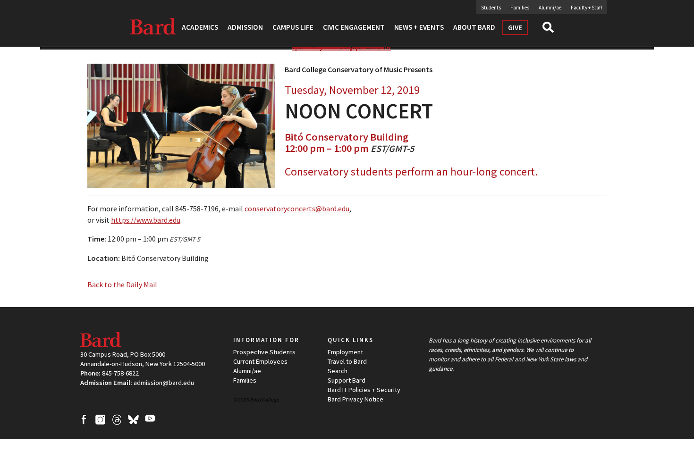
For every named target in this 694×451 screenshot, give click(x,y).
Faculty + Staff (586, 7)
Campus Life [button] (292, 27)
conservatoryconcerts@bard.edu (297, 208)
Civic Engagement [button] (354, 27)
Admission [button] (245, 27)
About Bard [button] (474, 27)
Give (515, 27)
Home (301, 46)
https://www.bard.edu (145, 220)
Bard (153, 26)
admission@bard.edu (164, 382)
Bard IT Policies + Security (364, 389)
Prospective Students (264, 352)
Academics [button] (200, 27)
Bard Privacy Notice (355, 399)
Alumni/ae (550, 7)
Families (519, 7)
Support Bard (346, 380)
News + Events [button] (419, 27)
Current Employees (260, 361)
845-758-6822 (120, 373)
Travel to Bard (347, 361)
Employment (345, 352)
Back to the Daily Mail (122, 284)
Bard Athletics (325, 46)
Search (552, 30)
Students (491, 7)
